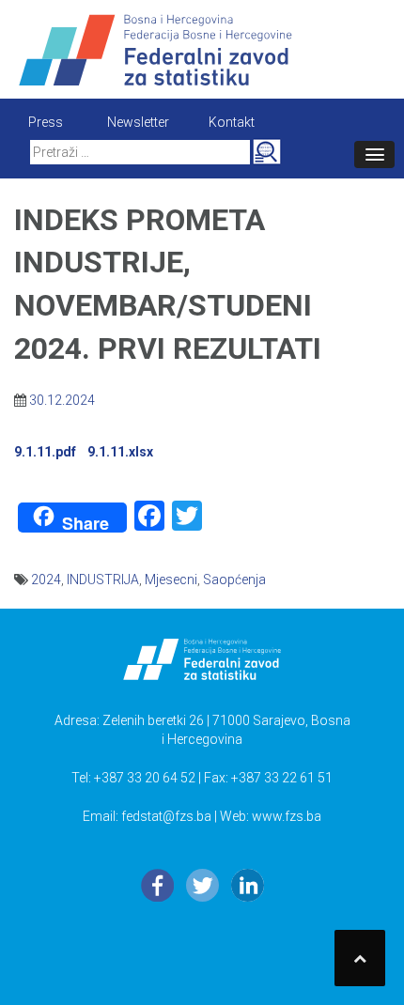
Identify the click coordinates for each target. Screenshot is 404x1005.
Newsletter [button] (138, 122)
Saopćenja (234, 579)
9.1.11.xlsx (120, 451)
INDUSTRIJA (103, 579)
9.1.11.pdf (45, 451)
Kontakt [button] (232, 122)
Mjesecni (171, 579)
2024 (46, 579)
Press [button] (45, 122)
